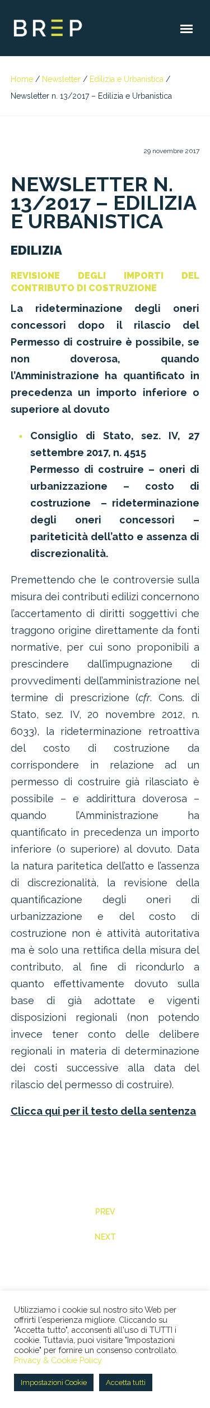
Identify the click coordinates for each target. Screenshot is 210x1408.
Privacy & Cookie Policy (58, 1360)
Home (22, 79)
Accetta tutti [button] (126, 1382)
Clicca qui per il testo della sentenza (103, 1111)
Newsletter (61, 79)
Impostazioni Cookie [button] (54, 1382)
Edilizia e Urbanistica (127, 79)
